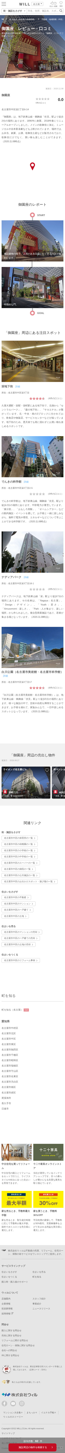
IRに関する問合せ (10, 1355)
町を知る (9, 996)
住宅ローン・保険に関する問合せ (18, 1345)
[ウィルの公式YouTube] (13, 1404)
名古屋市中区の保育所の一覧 (18, 838)
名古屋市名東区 (10, 1076)
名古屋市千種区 (10, 1055)
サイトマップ (8, 1433)
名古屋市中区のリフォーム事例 (19, 960)
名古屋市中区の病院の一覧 (17, 869)
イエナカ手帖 (47, 1412)
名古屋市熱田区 (10, 1049)
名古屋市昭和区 (10, 1060)
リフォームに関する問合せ (15, 1340)
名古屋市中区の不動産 (15, 897)
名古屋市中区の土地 (14, 916)
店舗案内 (6, 1299)
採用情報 (6, 1314)
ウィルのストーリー (13, 1417)
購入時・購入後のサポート (15, 1282)
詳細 (17, 386)
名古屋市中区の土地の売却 (17, 944)
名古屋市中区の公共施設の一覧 (19, 875)
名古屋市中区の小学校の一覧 (18, 850)
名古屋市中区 (9, 1038)
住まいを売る (39, 1272)
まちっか (31, 1412)
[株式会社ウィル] (3, 19)
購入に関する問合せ (11, 1330)
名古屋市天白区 (10, 1081)
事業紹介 (36, 1304)
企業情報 (6, 1304)
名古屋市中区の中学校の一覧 (18, 856)
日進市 (5, 1108)
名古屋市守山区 (10, 1071)
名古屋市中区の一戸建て (16, 910)
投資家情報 (7, 1308)
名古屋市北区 (9, 1033)
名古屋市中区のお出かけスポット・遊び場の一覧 (28, 881)
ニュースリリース (41, 1308)
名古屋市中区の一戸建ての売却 (19, 938)
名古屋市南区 (9, 1087)
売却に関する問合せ (11, 1335)
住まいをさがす (9, 1272)
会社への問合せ (9, 1350)
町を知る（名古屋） (15, 1010)
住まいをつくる (9, 1277)
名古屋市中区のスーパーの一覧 (19, 863)
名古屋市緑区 (9, 1092)
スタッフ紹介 (39, 1299)
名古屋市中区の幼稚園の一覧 (18, 844)
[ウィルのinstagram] (22, 1403)
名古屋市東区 (9, 1044)
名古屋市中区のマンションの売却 (20, 932)
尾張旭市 (6, 1098)
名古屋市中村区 (10, 1028)
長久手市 (6, 1103)
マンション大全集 (12, 1412)
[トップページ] (24, 4)
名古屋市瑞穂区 (10, 1065)
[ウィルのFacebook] (5, 1404)
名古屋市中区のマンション (17, 904)
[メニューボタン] (4, 3)
